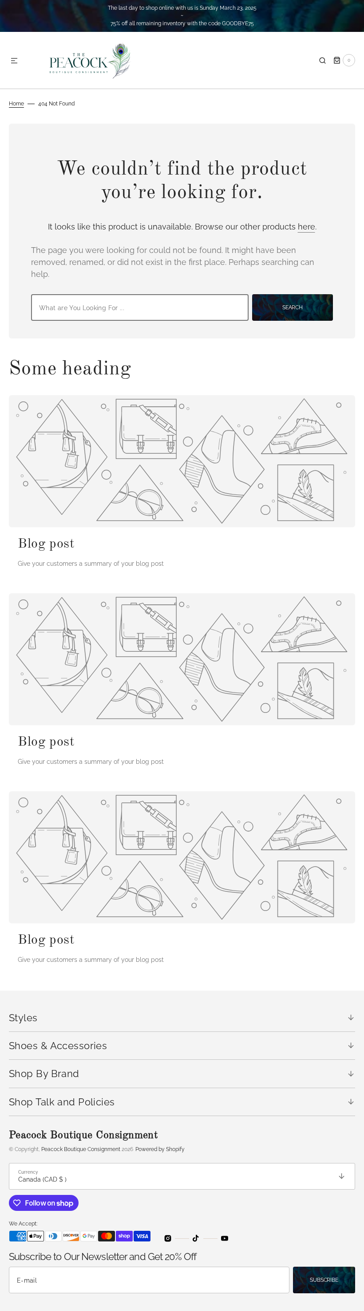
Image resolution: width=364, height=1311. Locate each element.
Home (16, 104)
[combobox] (140, 307)
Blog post (46, 544)
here (306, 226)
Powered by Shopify (160, 1149)
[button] (14, 61)
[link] (182, 461)
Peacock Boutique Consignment (80, 1149)
